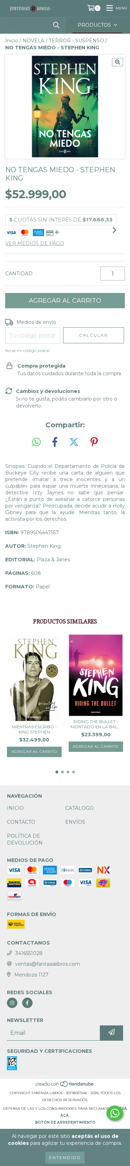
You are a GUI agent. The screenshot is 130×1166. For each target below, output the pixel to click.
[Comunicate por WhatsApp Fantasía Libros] (114, 1113)
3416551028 (29, 953)
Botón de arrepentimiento (65, 1122)
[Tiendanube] (65, 1086)
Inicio (11, 40)
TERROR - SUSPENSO (76, 40)
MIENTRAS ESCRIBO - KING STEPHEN (34, 729)
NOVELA (33, 40)
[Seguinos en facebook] (27, 1003)
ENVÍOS (75, 822)
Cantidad (19, 273)
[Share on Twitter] (73, 442)
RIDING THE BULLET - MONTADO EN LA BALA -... (96, 724)
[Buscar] (56, 25)
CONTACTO (21, 822)
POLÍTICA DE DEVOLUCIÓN (25, 839)
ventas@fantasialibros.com (47, 964)
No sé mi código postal (27, 350)
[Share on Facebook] (55, 442)
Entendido (65, 1157)
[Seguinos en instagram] (12, 1003)
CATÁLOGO (79, 808)
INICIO (15, 808)
